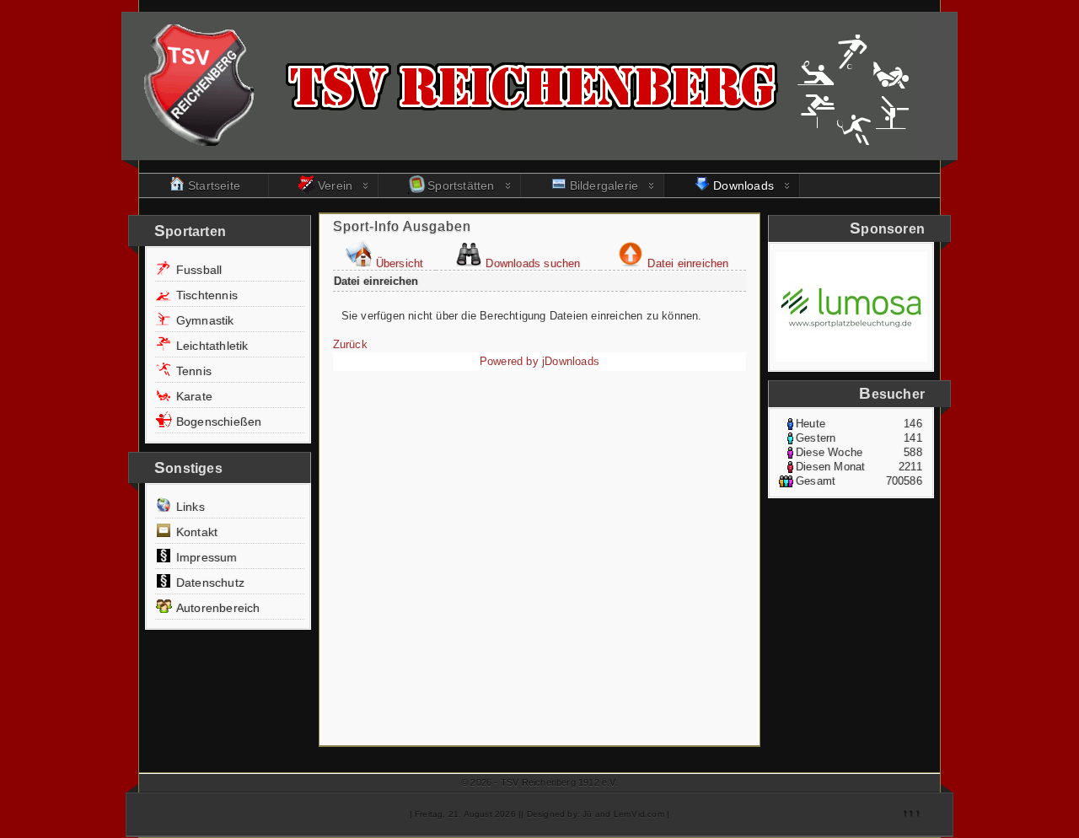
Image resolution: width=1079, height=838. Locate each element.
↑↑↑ (911, 812)
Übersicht (400, 263)
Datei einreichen (687, 263)
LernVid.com (639, 814)
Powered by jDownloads (539, 361)
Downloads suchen (533, 263)
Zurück (350, 344)
